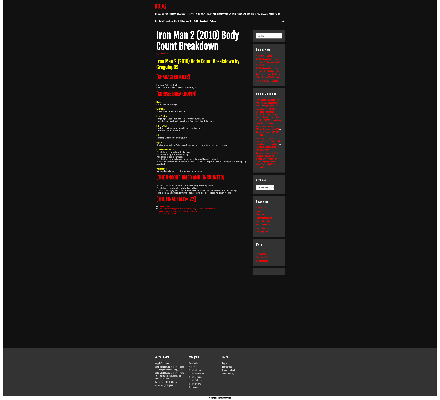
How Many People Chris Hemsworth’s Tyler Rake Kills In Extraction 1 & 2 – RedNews (268, 141)
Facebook (204, 21)
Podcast (213, 21)
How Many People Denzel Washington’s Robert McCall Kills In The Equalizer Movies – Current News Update (268, 113)
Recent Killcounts (263, 221)
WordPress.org (262, 260)
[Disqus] (202, 251)
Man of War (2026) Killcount (267, 80)
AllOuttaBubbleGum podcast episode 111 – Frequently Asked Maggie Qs (268, 61)
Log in (258, 250)
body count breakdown (165, 209)
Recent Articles (262, 214)
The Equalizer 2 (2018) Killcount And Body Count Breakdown (268, 120)
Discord (264, 13)
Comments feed (262, 257)
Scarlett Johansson (210, 209)
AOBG (160, 6)
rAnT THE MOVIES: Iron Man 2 (167, 213)
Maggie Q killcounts (264, 55)
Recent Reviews (262, 227)
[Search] (283, 21)
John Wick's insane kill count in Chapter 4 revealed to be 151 (268, 128)
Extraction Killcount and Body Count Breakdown (267, 148)
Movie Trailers (261, 207)
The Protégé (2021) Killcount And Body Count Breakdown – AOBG (268, 102)
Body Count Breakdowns (217, 13)
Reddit (196, 21)
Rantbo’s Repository (164, 21)
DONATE (232, 13)
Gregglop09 (175, 209)
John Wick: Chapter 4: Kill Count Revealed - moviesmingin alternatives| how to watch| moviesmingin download (268, 157)
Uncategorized (262, 231)
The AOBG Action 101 (183, 21)
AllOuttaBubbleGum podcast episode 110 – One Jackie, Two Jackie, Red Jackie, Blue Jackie (268, 70)
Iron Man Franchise (185, 209)
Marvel (193, 209)
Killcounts (159, 13)
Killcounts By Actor (197, 13)
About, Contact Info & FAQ (248, 13)
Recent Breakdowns (164, 206)
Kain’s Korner (275, 13)
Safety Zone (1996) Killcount (267, 77)
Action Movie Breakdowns (176, 13)
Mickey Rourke (200, 209)
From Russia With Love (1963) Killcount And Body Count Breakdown (178, 211)
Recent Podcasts (263, 224)
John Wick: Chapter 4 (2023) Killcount (267, 133)
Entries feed (261, 253)
